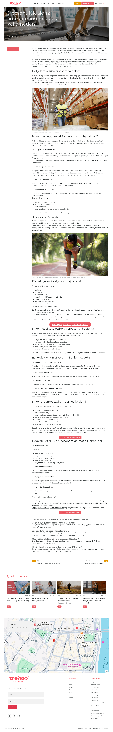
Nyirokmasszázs (95, 718)
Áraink (77, 3)
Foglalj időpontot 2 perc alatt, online (70, 324)
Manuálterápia (94, 692)
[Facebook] (9, 716)
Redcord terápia (95, 705)
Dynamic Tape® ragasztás (97, 713)
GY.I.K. (70, 690)
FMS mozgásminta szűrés (97, 703)
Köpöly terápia (94, 708)
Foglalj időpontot (87, 3)
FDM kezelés (94, 697)
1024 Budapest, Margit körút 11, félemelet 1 (50, 3)
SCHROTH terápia (95, 687)
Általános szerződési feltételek (100, 728)
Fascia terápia (94, 700)
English (71, 697)
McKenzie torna (95, 690)
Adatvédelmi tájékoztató (84, 728)
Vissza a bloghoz (13, 49)
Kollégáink (72, 682)
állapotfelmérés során (82, 430)
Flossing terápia (95, 710)
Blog (70, 692)
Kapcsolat (71, 695)
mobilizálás (48, 372)
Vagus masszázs (95, 721)
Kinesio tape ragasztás (96, 716)
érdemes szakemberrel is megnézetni (54, 319)
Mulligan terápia (95, 695)
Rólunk (71, 687)
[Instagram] (14, 716)
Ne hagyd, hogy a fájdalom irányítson (70, 437)
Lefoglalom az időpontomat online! (70, 512)
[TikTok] (19, 716)
